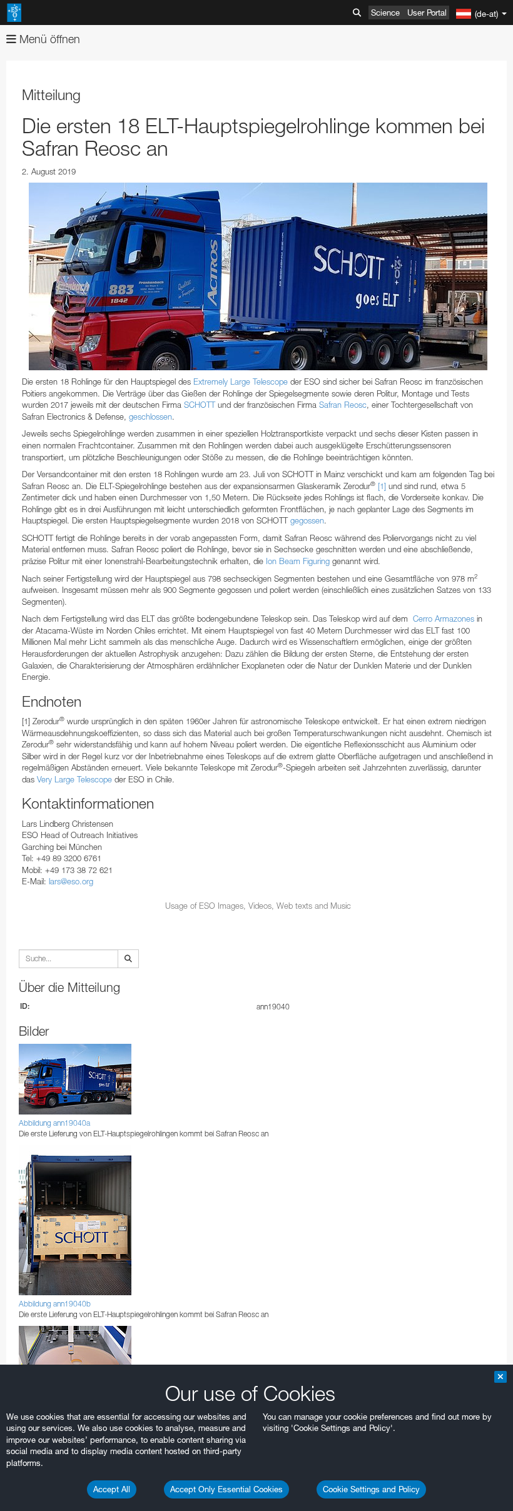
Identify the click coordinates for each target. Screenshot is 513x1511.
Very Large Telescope (74, 779)
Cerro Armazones (443, 619)
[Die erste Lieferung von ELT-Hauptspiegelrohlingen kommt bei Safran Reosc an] (258, 276)
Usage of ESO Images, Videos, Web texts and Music (258, 906)
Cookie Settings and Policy (371, 1489)
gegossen (307, 520)
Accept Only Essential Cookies (226, 1489)
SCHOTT (199, 405)
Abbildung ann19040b (55, 1303)
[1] (382, 486)
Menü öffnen (48, 39)
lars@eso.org (71, 881)
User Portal (427, 13)
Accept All (111, 1489)
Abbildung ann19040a (54, 1123)
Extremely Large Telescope (240, 381)
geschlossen (150, 417)
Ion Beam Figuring (298, 561)
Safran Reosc (343, 405)
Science (385, 13)
